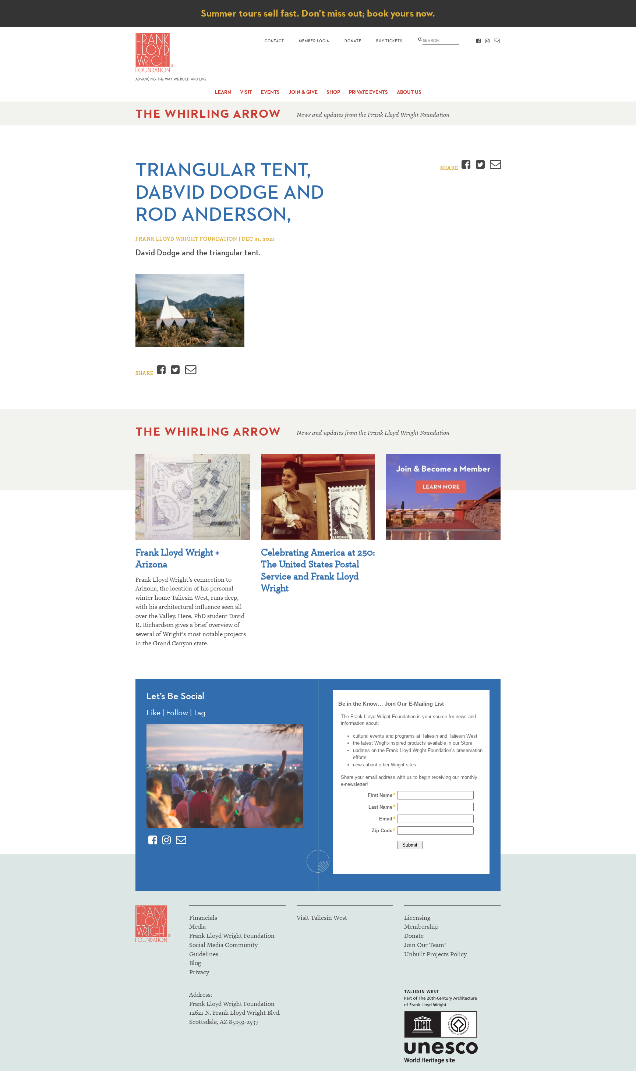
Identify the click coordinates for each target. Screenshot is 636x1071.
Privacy (199, 972)
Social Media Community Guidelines (223, 949)
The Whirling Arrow (208, 113)
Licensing (417, 917)
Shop (333, 92)
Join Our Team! (425, 944)
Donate (352, 40)
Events (270, 92)
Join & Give (303, 92)
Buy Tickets (389, 40)
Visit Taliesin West (322, 917)
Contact (274, 40)
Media (197, 926)
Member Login (314, 40)
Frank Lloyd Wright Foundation (232, 935)
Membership (421, 926)
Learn (223, 92)
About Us (409, 92)
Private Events (368, 92)
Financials (203, 917)
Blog (195, 962)
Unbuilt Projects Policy (435, 954)
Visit (246, 92)
